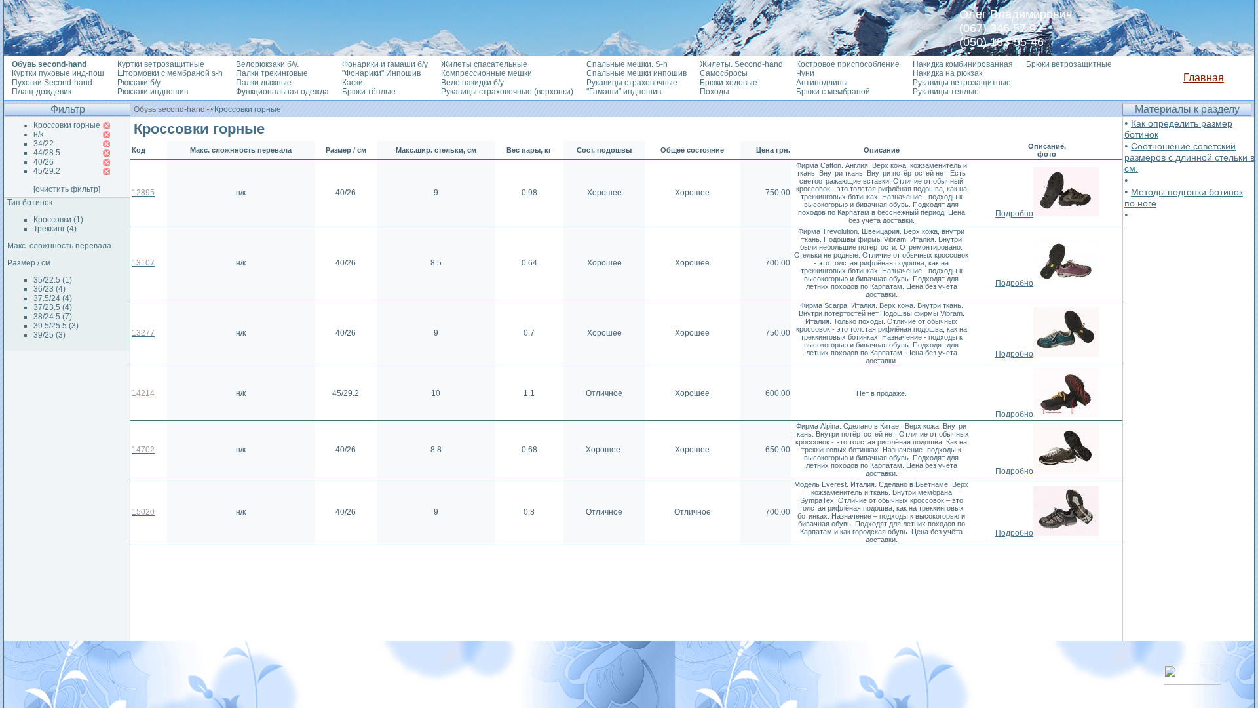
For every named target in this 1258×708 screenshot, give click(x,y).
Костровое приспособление (848, 64)
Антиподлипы (822, 82)
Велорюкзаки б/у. (267, 64)
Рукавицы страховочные (631, 82)
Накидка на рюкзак (947, 73)
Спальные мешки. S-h (627, 64)
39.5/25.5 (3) (56, 325)
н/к (38, 134)
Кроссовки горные (66, 125)
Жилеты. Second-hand (741, 64)
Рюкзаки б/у (139, 82)
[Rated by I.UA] (1192, 681)
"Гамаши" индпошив (623, 91)
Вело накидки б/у (472, 82)
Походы (714, 91)
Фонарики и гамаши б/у (385, 64)
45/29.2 (46, 171)
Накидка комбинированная (963, 64)
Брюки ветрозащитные (1069, 64)
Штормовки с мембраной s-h (170, 73)
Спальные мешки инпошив (636, 73)
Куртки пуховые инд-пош (58, 73)
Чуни (805, 73)
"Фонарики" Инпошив (381, 73)
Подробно (1014, 213)
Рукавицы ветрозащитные (962, 82)
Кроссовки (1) (58, 219)
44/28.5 (46, 152)
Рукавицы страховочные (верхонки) (507, 91)
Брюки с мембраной (833, 91)
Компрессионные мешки (486, 73)
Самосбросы (724, 73)
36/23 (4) (49, 289)
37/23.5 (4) (52, 307)
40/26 (43, 162)
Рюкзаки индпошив (152, 91)
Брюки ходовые (728, 82)
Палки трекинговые (272, 73)
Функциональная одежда (282, 91)
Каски (352, 82)
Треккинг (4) (55, 228)
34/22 (43, 143)
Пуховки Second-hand (52, 82)
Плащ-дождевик (41, 91)
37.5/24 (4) (52, 298)
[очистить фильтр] (66, 189)
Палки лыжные (264, 82)
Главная (1203, 77)
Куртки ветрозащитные (160, 64)
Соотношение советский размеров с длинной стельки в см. (1189, 157)
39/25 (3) (49, 335)
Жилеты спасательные (484, 64)
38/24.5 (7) (52, 316)
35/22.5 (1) (52, 280)
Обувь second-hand (169, 109)
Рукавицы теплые (946, 91)
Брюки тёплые (369, 91)
